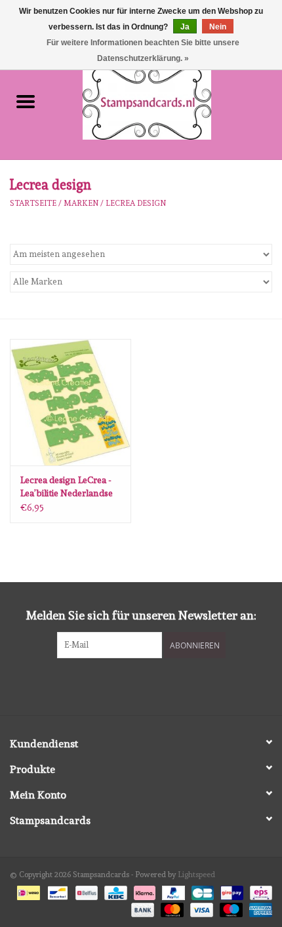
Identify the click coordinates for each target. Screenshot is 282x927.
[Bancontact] (56, 891)
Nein (217, 26)
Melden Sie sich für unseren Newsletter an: (141, 615)
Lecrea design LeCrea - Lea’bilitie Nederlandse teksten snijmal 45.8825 (68, 487)
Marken (81, 203)
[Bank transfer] (141, 908)
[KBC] (114, 891)
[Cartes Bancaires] (201, 891)
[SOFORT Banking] (143, 891)
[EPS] (258, 891)
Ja (185, 26)
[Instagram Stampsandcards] (152, 685)
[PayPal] (172, 891)
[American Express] (258, 908)
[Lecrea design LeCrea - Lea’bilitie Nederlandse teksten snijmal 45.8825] (70, 402)
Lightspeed (196, 874)
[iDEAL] (26, 891)
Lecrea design (136, 203)
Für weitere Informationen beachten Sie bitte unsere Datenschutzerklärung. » (143, 50)
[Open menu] (25, 101)
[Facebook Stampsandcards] (129, 685)
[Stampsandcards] (166, 101)
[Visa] (200, 908)
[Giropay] (230, 891)
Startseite (33, 203)
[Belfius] (85, 891)
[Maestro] (230, 908)
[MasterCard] (171, 908)
